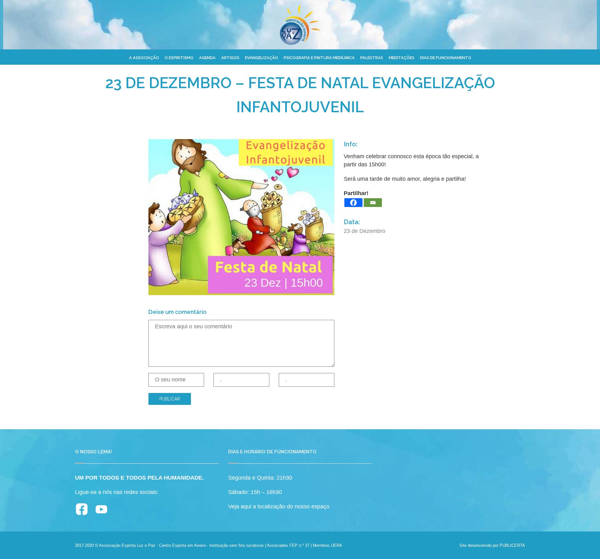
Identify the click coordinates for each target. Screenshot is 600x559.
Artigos (230, 57)
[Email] (373, 202)
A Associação (144, 57)
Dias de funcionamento (445, 57)
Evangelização (261, 57)
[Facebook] (353, 202)
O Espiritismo (179, 57)
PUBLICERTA (512, 545)
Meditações (401, 57)
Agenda (207, 57)
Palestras (371, 57)
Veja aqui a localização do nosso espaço (278, 506)
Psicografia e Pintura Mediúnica (319, 57)
